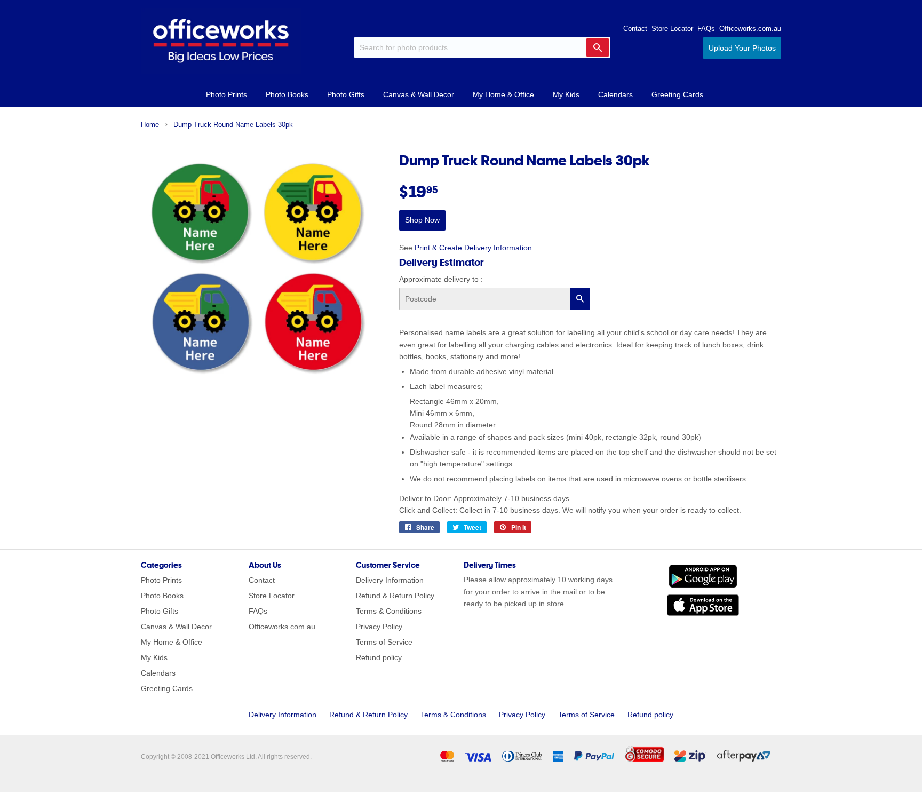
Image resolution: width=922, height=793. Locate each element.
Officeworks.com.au (750, 29)
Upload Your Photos (742, 48)
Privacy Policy (379, 626)
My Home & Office (503, 94)
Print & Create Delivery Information (473, 247)
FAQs (706, 29)
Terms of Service (384, 642)
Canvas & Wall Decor (418, 94)
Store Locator (672, 29)
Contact (635, 29)
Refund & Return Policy (395, 595)
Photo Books (287, 94)
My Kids (566, 94)
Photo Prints (226, 94)
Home (150, 125)
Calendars (615, 94)
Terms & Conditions (389, 611)
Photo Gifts (345, 94)
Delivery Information (390, 580)
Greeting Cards (677, 94)
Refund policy (379, 657)
